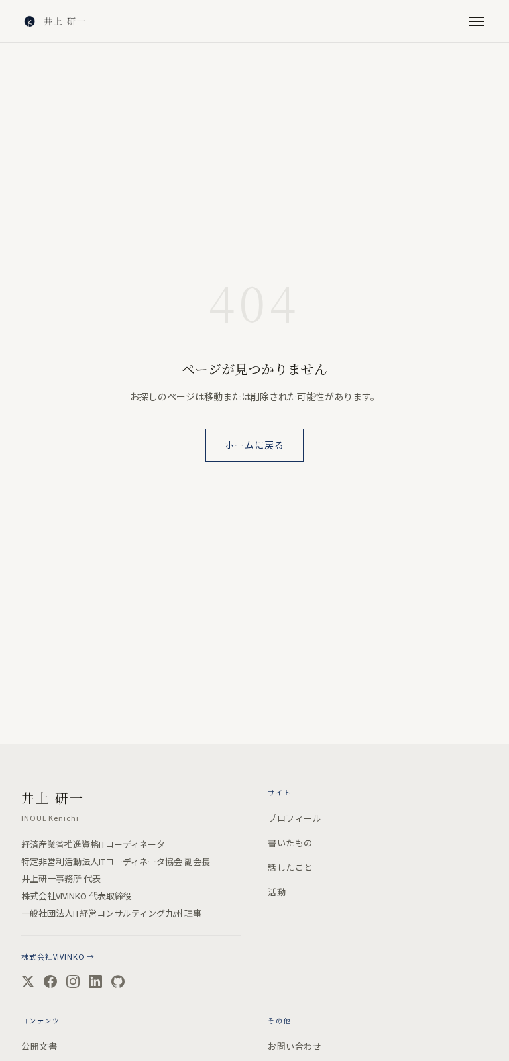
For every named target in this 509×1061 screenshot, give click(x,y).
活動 (277, 891)
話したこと (290, 867)
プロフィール (294, 818)
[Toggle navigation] (476, 21)
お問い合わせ (294, 1046)
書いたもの (290, 842)
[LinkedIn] (95, 981)
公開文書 (39, 1046)
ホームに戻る (255, 444)
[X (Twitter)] (27, 981)
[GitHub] (118, 981)
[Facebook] (50, 981)
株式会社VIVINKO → (57, 956)
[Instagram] (73, 981)
